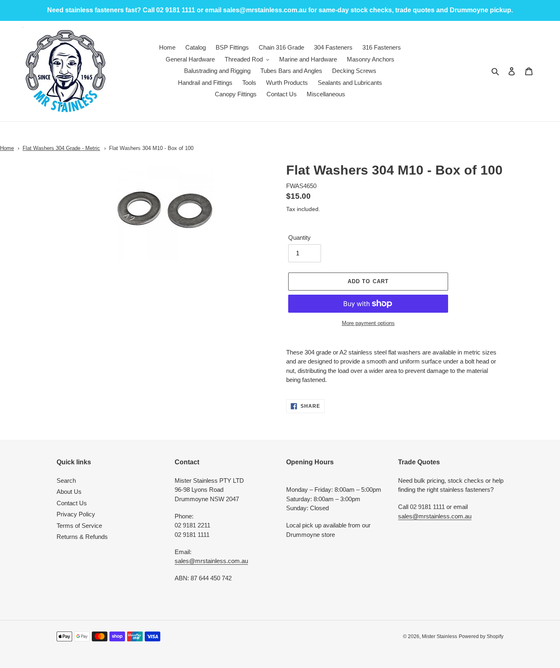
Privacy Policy (76, 514)
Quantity (299, 237)
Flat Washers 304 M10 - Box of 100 (151, 148)
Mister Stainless (439, 636)
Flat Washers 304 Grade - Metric (61, 148)
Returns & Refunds (82, 536)
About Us (69, 491)
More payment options (368, 323)
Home (7, 148)
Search (66, 480)
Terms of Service (79, 525)
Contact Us (72, 503)
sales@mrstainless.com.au (211, 560)
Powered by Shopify (481, 636)
